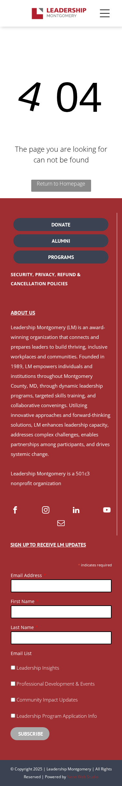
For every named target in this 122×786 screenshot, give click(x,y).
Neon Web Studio (82, 777)
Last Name (22, 627)
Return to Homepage (61, 183)
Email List (21, 653)
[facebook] (15, 510)
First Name (22, 601)
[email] (61, 523)
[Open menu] (105, 13)
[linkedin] (76, 510)
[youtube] (107, 510)
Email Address (26, 575)
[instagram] (45, 510)
